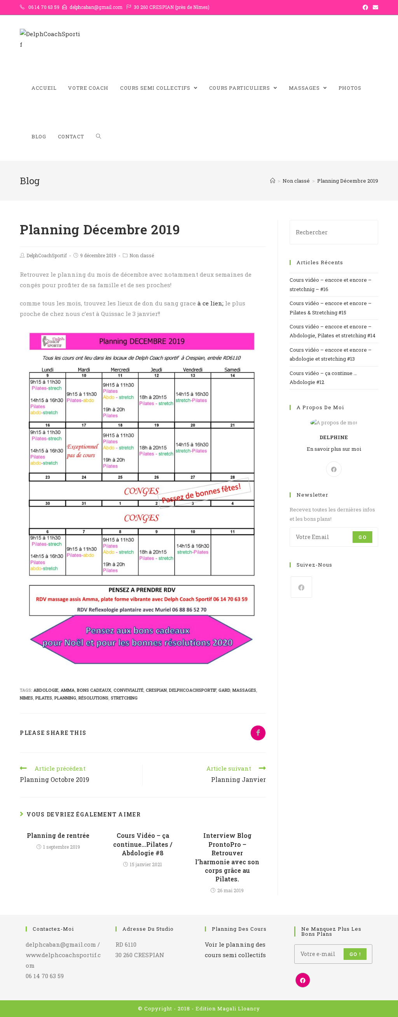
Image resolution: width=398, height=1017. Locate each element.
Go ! (355, 954)
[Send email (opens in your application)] (374, 7)
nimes (26, 698)
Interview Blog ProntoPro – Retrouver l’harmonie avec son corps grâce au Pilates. (227, 857)
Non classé (141, 255)
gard (224, 690)
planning (65, 698)
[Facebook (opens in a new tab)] (365, 7)
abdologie (45, 690)
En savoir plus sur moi (334, 448)
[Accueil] (272, 180)
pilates (43, 698)
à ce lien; (210, 303)
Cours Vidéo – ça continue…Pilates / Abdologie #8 (142, 844)
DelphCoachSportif (46, 255)
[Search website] (98, 136)
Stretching (124, 698)
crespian (156, 690)
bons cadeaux (94, 690)
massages (244, 690)
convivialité (128, 690)
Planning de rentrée (58, 835)
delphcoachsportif (192, 690)
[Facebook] (334, 469)
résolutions (93, 698)
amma (68, 690)
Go (362, 537)
